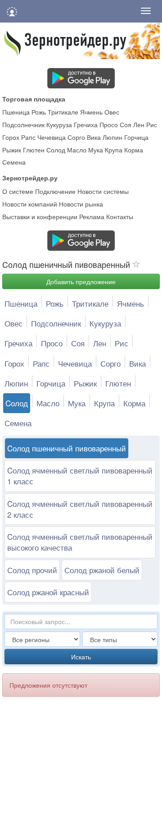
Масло (76, 149)
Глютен (34, 149)
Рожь (39, 111)
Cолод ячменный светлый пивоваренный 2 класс (80, 509)
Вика (94, 137)
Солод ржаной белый (102, 569)
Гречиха (86, 124)
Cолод (16, 403)
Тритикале (63, 111)
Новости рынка (81, 203)
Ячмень (91, 111)
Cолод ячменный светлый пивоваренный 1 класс (80, 475)
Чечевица (51, 137)
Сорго (76, 137)
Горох (10, 137)
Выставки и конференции (39, 216)
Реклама (91, 216)
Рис (151, 124)
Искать (81, 656)
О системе (17, 191)
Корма (133, 149)
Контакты (119, 216)
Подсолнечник (23, 124)
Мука (95, 149)
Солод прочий (32, 569)
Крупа (113, 149)
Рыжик (11, 149)
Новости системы (103, 191)
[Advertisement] (75, 764)
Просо (108, 124)
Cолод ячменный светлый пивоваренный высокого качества (80, 542)
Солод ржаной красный (48, 592)
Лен (138, 124)
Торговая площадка (33, 98)
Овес (111, 111)
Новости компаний (29, 203)
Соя (125, 124)
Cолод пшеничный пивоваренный (66, 448)
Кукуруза (59, 124)
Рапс (28, 137)
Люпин (112, 137)
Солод (55, 149)
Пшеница (16, 111)
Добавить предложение (81, 281)
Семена (14, 161)
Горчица (136, 137)
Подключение (55, 191)
